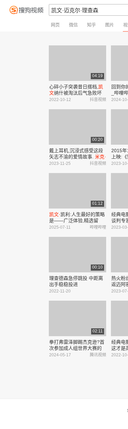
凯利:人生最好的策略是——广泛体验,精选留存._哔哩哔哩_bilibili (77, 220)
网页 (55, 24)
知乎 (91, 24)
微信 (73, 24)
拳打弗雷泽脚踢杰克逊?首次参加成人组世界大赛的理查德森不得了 (76, 348)
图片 (109, 24)
